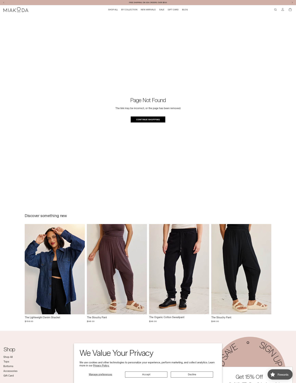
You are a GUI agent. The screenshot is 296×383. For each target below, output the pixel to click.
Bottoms (8, 366)
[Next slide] (80, 269)
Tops (6, 361)
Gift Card (8, 375)
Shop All (8, 357)
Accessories (10, 371)
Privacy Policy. (101, 365)
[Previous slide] (30, 269)
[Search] (275, 9)
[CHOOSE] (79, 309)
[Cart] (290, 9)
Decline (192, 374)
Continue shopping (148, 119)
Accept (146, 374)
